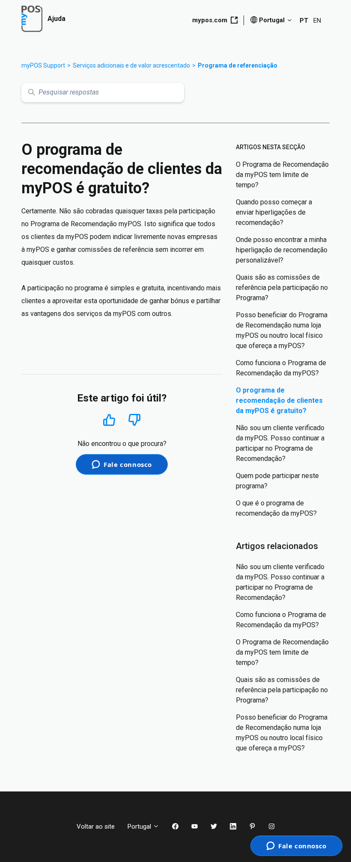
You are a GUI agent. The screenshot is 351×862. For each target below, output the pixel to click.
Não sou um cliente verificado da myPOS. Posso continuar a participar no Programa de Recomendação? (280, 443)
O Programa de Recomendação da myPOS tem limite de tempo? (282, 174)
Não (134, 420)
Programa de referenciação (237, 65)
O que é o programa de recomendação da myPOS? (276, 508)
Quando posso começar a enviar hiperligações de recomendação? (274, 212)
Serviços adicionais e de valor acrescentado (131, 65)
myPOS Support (43, 65)
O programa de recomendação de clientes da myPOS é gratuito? (279, 400)
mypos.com (209, 20)
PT (304, 20)
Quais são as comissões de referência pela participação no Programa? (282, 287)
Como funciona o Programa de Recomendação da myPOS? (281, 368)
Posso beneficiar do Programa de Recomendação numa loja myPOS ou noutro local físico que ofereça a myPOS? (281, 330)
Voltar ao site (96, 826)
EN (317, 20)
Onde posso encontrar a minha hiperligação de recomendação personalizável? (281, 250)
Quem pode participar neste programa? (277, 481)
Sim (109, 420)
